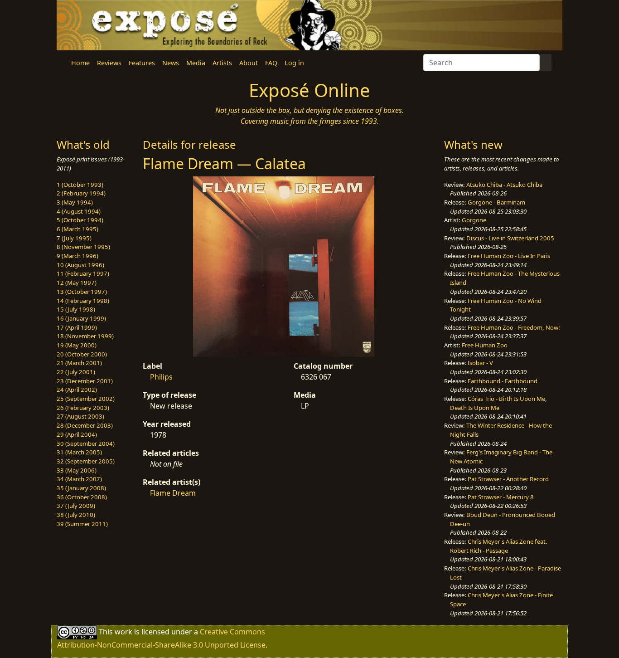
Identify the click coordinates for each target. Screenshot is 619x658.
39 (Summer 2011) (82, 524)
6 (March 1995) (77, 229)
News (170, 62)
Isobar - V (480, 363)
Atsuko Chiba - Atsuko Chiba (504, 184)
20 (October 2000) (82, 354)
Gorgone (474, 220)
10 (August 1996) (80, 265)
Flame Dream (173, 493)
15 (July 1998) (76, 309)
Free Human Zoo (485, 345)
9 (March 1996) (77, 256)
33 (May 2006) (77, 470)
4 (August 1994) (79, 211)
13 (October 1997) (82, 292)
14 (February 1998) (83, 301)
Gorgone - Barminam (496, 202)
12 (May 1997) (77, 282)
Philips (161, 377)
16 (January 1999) (81, 318)
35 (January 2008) (81, 488)
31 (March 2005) (79, 452)
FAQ (271, 62)
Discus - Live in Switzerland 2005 (510, 238)
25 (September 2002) (86, 399)
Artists (222, 62)
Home (80, 62)
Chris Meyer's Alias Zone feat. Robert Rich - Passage (498, 546)
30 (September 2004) (86, 443)
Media (195, 62)
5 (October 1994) (80, 220)
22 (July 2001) (76, 372)
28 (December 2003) (85, 425)
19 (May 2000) (77, 345)
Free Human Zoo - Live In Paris (509, 256)
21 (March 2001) (79, 363)
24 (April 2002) (77, 389)
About (248, 62)
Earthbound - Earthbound (502, 381)
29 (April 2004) (77, 434)
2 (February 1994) (81, 193)
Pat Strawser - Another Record (508, 479)
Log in (294, 62)
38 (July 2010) (76, 515)
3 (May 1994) (75, 202)
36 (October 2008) (82, 497)
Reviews (109, 62)
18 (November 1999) (85, 336)
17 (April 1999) (77, 327)
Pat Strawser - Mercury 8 (501, 497)
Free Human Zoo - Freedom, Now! (514, 327)
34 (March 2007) (79, 479)
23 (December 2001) (85, 381)
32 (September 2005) (86, 461)
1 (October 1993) (80, 184)
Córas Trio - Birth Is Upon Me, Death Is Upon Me (498, 403)
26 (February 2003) (83, 408)
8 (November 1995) (83, 247)
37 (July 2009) (76, 506)
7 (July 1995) (74, 238)
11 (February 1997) (83, 273)
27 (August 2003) (80, 416)
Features (142, 62)
